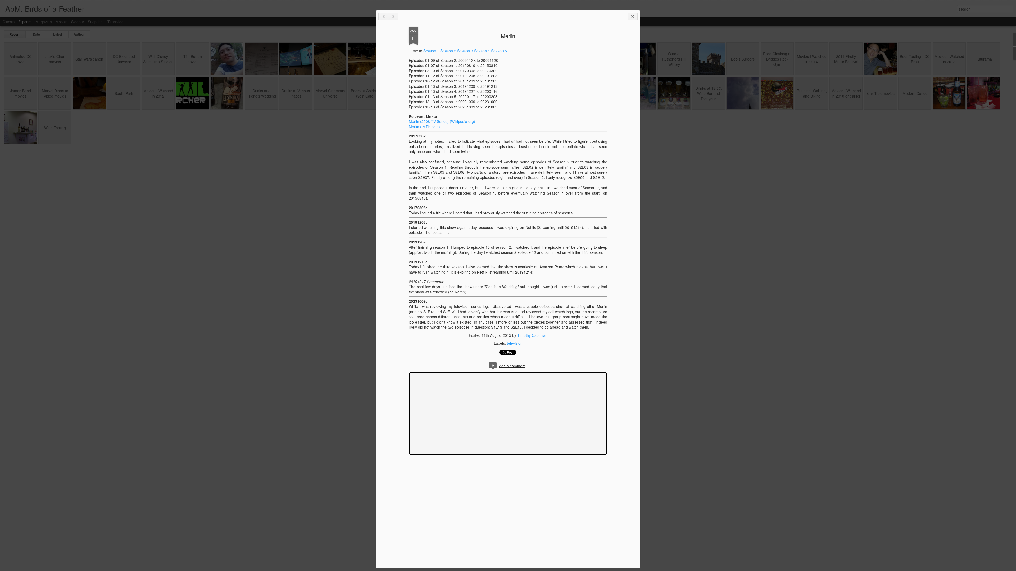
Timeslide (115, 21)
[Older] (393, 16)
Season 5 (499, 50)
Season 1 (431, 50)
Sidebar (77, 21)
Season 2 (448, 50)
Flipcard (25, 21)
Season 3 (465, 50)
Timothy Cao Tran (532, 335)
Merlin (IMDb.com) (424, 126)
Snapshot (96, 21)
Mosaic (61, 21)
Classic (9, 21)
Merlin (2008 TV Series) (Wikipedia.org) (442, 121)
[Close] (633, 16)
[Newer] (383, 16)
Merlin (508, 36)
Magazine (43, 21)
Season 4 (482, 50)
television (515, 343)
